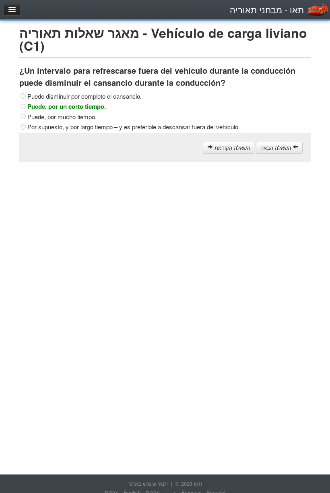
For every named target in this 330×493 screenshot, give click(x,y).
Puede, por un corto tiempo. (66, 106)
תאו (267, 9)
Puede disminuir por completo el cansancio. (84, 96)
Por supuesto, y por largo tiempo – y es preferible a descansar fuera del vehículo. (133, 126)
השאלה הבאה (276, 147)
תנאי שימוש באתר (148, 483)
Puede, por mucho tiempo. (62, 116)
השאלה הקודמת (231, 147)
